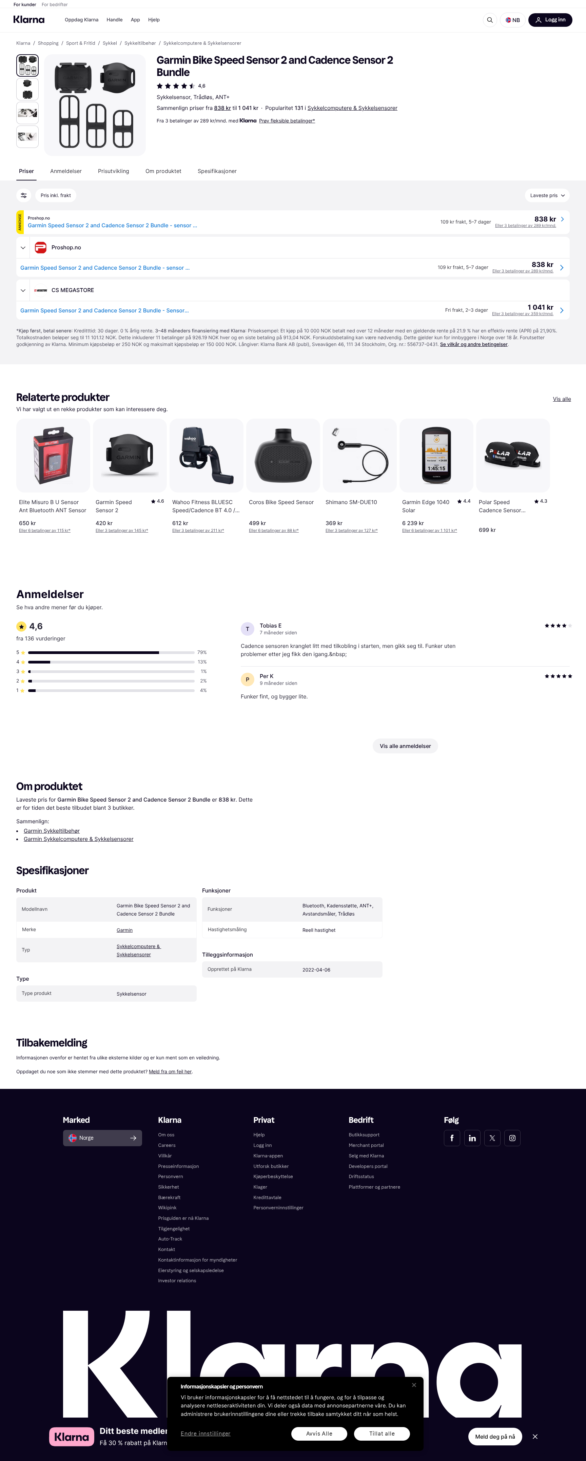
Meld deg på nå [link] (495, 1436)
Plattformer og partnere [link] (374, 1187)
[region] (295, 1414)
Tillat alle (382, 1433)
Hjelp (154, 20)
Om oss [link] (166, 1135)
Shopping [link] (48, 43)
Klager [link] (261, 1187)
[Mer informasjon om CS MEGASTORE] (23, 290)
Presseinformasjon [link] (178, 1166)
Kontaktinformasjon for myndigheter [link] (197, 1260)
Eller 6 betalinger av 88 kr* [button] (274, 530)
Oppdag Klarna (82, 20)
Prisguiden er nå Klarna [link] (183, 1218)
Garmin (125, 930)
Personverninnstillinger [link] (279, 1208)
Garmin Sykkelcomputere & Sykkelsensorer (79, 838)
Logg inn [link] (263, 1145)
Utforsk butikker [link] (271, 1166)
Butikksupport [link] (364, 1135)
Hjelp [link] (259, 1135)
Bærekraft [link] (169, 1197)
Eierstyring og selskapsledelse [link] (191, 1270)
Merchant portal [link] (366, 1145)
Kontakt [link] (166, 1249)
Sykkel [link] (110, 43)
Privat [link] (264, 1120)
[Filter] (23, 195)
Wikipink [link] (167, 1208)
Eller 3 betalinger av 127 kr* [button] (352, 530)
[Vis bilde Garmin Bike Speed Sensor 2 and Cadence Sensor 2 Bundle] (27, 65)
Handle (115, 20)
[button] (513, 20)
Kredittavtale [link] (268, 1197)
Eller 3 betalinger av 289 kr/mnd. (525, 225)
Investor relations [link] (177, 1281)
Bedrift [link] (361, 1120)
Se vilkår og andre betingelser (474, 344)
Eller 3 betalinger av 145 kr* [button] (122, 530)
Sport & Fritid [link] (80, 43)
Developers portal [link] (368, 1166)
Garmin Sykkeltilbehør (52, 830)
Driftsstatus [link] (361, 1176)
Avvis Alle (319, 1433)
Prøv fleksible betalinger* (287, 120)
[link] (452, 1138)
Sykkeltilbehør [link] (140, 43)
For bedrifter (55, 4)
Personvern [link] (170, 1176)
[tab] (26, 170)
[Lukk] (414, 1385)
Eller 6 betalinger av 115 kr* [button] (45, 530)
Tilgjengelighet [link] (174, 1229)
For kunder (25, 4)
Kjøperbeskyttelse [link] (273, 1176)
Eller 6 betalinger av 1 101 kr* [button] (429, 530)
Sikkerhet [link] (168, 1187)
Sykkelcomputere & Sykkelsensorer (352, 107)
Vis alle (562, 399)
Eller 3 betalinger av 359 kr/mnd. (522, 313)
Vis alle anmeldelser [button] (405, 746)
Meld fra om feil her (170, 1071)
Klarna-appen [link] (268, 1156)
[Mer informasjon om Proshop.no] (23, 247)
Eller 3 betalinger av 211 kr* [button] (198, 530)
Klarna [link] (23, 43)
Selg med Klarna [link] (366, 1156)
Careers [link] (167, 1145)
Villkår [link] (165, 1156)
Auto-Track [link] (170, 1239)
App (135, 20)
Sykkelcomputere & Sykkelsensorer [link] (202, 43)
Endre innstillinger (206, 1434)
